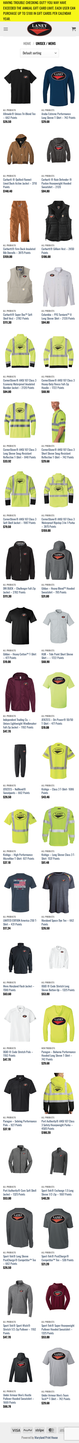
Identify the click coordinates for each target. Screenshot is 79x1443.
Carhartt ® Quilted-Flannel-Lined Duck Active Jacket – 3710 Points (20, 183)
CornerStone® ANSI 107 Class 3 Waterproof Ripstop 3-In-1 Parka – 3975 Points (58, 523)
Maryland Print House (46, 1437)
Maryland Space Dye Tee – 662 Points (58, 922)
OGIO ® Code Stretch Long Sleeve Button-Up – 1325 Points (58, 988)
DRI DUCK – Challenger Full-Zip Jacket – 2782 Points (19, 590)
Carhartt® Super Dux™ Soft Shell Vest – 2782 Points (17, 316)
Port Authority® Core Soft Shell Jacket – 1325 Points (19, 1192)
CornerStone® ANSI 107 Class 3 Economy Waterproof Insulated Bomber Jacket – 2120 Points (19, 384)
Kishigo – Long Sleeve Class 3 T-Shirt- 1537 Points (58, 856)
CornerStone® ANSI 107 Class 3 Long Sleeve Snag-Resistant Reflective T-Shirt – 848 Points (19, 453)
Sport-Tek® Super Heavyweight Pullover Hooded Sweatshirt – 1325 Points (58, 1329)
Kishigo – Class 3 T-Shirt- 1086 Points (58, 791)
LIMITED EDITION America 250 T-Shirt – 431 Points (20, 922)
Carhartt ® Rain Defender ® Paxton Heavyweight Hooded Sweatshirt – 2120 (57, 183)
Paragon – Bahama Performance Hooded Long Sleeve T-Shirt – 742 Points (59, 1055)
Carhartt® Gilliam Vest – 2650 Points (58, 250)
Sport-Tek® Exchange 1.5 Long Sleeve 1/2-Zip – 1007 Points (58, 1192)
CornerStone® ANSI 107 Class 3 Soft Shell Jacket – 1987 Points (19, 521)
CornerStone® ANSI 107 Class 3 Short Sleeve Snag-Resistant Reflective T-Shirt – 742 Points (58, 453)
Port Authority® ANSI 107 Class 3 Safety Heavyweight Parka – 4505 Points (58, 1125)
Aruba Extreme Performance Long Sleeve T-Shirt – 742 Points (58, 115)
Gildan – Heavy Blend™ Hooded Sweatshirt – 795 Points (58, 590)
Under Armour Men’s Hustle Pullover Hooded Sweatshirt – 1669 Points (18, 1398)
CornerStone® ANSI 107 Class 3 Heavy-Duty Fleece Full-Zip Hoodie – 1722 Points (58, 384)
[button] (5, 29)
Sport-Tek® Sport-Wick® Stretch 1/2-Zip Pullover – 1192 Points (19, 1329)
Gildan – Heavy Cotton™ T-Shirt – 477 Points (19, 656)
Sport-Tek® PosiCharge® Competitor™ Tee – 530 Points (58, 1258)
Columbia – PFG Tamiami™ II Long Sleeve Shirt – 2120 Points (58, 316)
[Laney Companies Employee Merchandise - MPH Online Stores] (39, 28)
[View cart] (74, 28)
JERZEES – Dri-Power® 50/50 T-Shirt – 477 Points (57, 721)
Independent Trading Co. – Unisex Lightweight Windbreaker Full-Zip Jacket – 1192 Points (19, 723)
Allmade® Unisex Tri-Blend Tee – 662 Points (19, 115)
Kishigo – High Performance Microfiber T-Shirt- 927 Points (18, 856)
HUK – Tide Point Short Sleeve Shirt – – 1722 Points (57, 656)
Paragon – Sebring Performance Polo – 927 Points (20, 1123)
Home (27, 43)
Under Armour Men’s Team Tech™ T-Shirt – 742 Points (56, 1397)
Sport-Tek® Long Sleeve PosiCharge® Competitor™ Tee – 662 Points (19, 1260)
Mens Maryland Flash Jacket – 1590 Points (18, 988)
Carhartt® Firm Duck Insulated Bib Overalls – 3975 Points (19, 250)
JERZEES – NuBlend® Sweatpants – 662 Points (16, 791)
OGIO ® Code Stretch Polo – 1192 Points (18, 1053)
